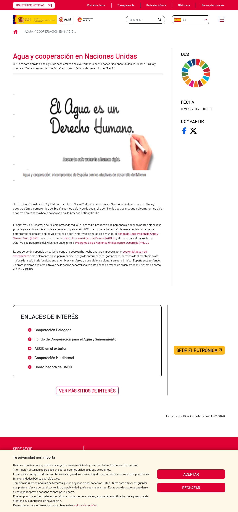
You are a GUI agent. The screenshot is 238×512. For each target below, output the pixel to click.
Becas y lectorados (213, 5)
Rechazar (191, 487)
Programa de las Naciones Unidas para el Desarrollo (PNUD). (112, 242)
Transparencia (125, 5)
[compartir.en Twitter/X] (193, 130)
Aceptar (191, 474)
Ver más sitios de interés (87, 390)
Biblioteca (184, 5)
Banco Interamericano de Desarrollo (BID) (89, 238)
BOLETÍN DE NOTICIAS (30, 5)
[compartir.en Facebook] (184, 130)
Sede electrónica (156, 5)
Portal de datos (96, 5)
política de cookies (85, 505)
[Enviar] (160, 19)
